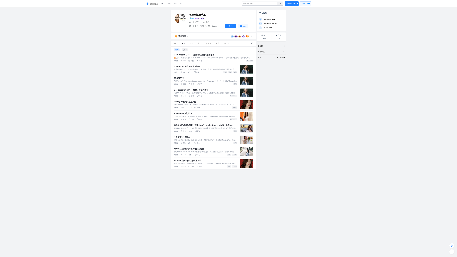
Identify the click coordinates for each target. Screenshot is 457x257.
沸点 (169, 3)
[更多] (451, 251)
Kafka (235, 155)
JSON (235, 166)
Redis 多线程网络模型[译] (185, 101)
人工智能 (250, 61)
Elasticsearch (233, 96)
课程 (175, 3)
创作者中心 (290, 3)
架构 (235, 72)
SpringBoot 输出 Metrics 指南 (187, 66)
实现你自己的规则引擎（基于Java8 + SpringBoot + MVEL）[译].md (203, 125)
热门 (185, 50)
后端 (225, 72)
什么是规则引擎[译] (182, 137)
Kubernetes (233, 119)
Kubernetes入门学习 (183, 113)
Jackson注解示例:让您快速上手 (187, 160)
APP (181, 3)
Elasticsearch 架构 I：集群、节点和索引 (191, 90)
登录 (306, 3)
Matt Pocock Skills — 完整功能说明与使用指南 (194, 55)
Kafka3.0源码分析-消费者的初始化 (189, 149)
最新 (177, 50)
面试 (230, 72)
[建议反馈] (451, 245)
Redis (235, 107)
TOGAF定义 (179, 78)
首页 (163, 3)
